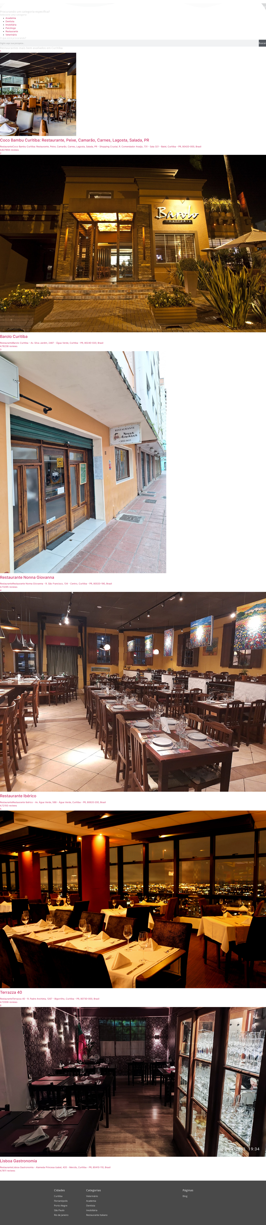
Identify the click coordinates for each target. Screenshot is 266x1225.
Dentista (10, 21)
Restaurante (12, 31)
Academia (11, 18)
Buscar (262, 43)
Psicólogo (11, 28)
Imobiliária (11, 24)
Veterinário (11, 34)
